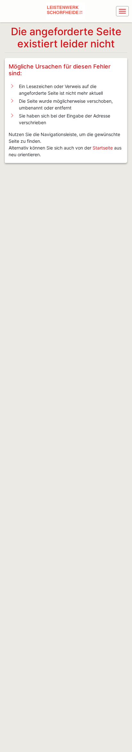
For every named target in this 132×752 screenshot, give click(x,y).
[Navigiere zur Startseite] (67, 11)
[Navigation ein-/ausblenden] (122, 11)
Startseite (103, 147)
